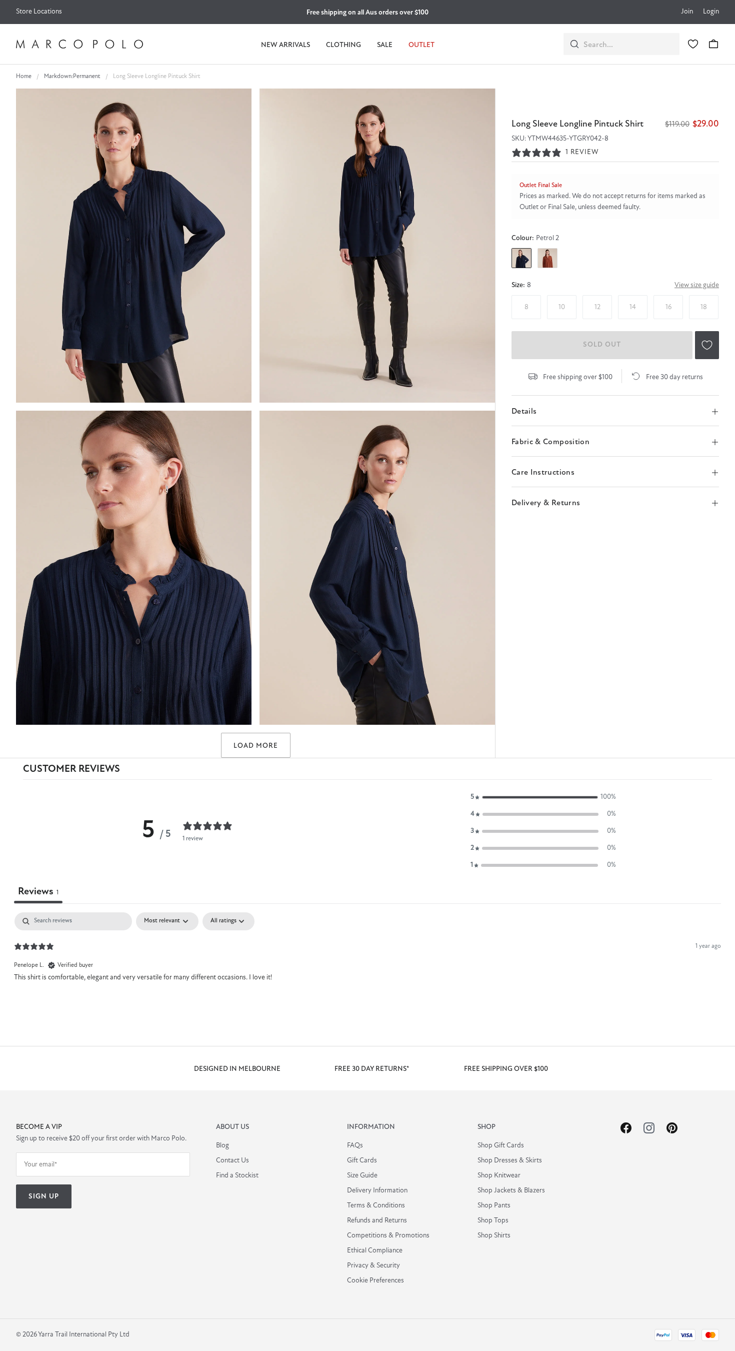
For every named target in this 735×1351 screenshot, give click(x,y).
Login (711, 12)
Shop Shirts (494, 1235)
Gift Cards (362, 1160)
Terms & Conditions (376, 1205)
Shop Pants (494, 1205)
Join (687, 12)
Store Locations (39, 12)
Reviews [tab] (38, 892)
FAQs (355, 1145)
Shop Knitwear (499, 1175)
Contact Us (232, 1160)
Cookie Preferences (375, 1280)
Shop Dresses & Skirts (510, 1160)
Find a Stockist (237, 1175)
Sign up (43, 1196)
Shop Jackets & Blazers (511, 1190)
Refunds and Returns (377, 1220)
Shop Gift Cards (501, 1145)
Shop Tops (493, 1220)
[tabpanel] (367, 976)
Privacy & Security (373, 1265)
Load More (256, 746)
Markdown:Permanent (72, 77)
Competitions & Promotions (388, 1235)
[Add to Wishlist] (707, 345)
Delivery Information (377, 1190)
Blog (222, 1145)
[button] (543, 797)
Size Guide (362, 1175)
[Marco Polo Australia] (79, 44)
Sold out (602, 345)
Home (24, 77)
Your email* (40, 1164)
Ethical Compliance (374, 1250)
